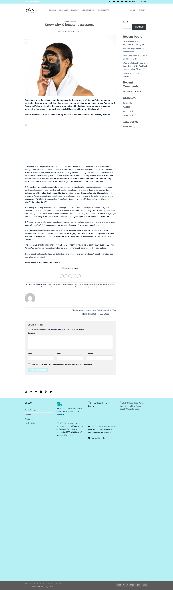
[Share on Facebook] (62, 276)
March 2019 (128, 111)
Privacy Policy (37, 583)
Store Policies (30, 410)
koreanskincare (83, 287)
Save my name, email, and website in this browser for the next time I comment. (62, 364)
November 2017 (129, 115)
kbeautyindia (88, 284)
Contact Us (131, 2)
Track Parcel (30, 423)
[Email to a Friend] (70, 276)
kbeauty (70, 284)
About (27, 583)
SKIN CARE (63, 10)
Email (60, 353)
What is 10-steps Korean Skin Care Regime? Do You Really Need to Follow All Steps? (135, 66)
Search (125, 22)
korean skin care (51, 287)
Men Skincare (103, 10)
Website (90, 353)
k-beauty (63, 284)
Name (30, 353)
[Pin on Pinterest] (74, 276)
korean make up (103, 284)
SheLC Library (70, 21)
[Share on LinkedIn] (79, 276)
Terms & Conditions (54, 583)
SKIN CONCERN (88, 10)
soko (99, 287)
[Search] (47, 10)
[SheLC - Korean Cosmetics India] (33, 10)
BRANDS (52, 10)
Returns (28, 415)
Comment (32, 333)
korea (95, 284)
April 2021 (127, 107)
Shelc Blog (93, 287)
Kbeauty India (78, 284)
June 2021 (127, 103)
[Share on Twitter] (66, 276)
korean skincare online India (67, 287)
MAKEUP (74, 10)
